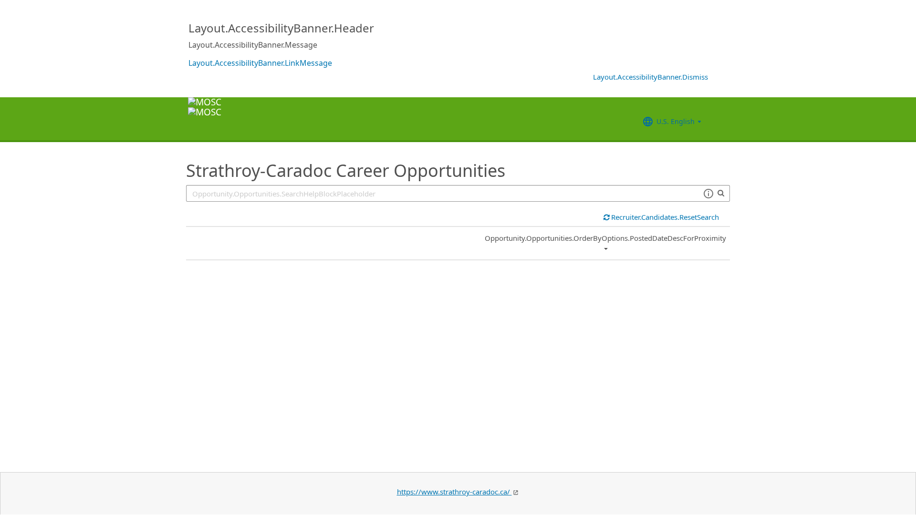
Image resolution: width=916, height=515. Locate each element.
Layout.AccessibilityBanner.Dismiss (650, 77)
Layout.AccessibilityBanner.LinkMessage (260, 63)
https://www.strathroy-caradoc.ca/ (454, 491)
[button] (708, 193)
